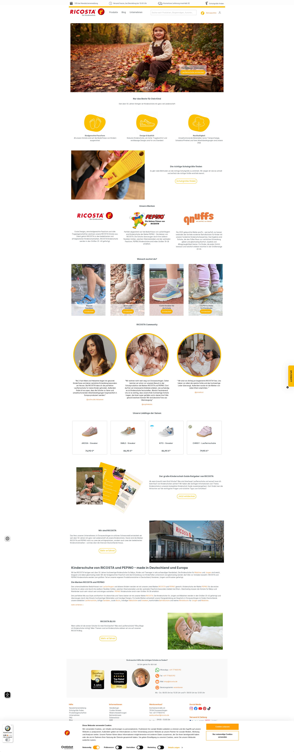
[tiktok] (209, 708)
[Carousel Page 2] (147, 89)
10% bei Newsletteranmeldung (86, 3)
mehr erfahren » (77, 605)
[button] (291, 376)
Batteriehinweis (115, 715)
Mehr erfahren (107, 550)
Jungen (208, 572)
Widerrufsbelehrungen (118, 713)
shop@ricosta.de (170, 681)
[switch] (119, 747)
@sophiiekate (147, 404)
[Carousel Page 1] (144, 89)
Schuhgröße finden (216, 3)
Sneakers (144, 600)
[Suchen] (195, 12)
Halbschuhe (133, 600)
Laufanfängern (108, 587)
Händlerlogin (114, 708)
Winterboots (184, 600)
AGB (111, 720)
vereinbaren (178, 687)
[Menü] (11, 725)
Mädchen (198, 572)
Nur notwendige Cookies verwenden (222, 735)
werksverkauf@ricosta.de (159, 715)
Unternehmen (74, 715)
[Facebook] (195, 708)
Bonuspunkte (211, 13)
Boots (118, 600)
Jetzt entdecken (186, 496)
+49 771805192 (175, 670)
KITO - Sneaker (166, 443)
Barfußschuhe (164, 600)
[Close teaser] (287, 387)
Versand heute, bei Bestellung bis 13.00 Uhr (129, 3)
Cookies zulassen (222, 727)
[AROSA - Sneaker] (89, 431)
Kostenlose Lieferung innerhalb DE (176, 3)
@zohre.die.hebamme (94, 399)
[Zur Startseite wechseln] (87, 12)
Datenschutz (114, 718)
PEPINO (172, 587)
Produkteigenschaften (77, 713)
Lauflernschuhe (91, 600)
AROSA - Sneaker (90, 443)
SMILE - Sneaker (127, 443)
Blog (71, 720)
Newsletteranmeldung (77, 708)
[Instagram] (191, 708)
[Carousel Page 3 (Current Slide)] (150, 89)
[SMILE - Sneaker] (128, 431)
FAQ (70, 718)
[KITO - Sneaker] (166, 431)
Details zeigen (174, 747)
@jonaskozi (199, 392)
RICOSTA (162, 587)
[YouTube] (200, 708)
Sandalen (106, 600)
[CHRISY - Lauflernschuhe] (204, 431)
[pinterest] (204, 708)
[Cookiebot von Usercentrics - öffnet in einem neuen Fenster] (67, 747)
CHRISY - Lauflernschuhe (204, 443)
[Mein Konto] (219, 12)
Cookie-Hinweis (115, 710)
